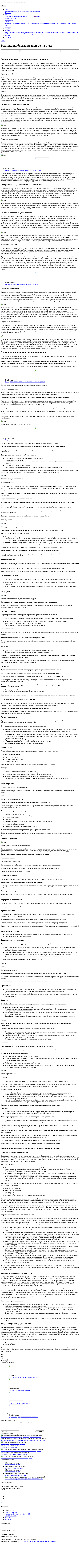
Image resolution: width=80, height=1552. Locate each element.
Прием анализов (17, 16)
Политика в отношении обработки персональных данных (26, 34)
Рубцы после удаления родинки (19, 1390)
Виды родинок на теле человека (19, 1403)
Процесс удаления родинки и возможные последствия (23, 170)
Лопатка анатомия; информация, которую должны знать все (21, 1437)
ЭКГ (9, 16)
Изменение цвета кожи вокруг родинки (14, 1454)
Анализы (8, 27)
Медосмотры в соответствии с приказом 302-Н (54, 23)
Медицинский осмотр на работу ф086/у (18, 1514)
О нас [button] (6, 9)
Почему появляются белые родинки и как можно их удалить (25, 382)
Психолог (40, 16)
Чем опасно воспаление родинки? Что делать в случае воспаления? (23, 1440)
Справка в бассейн (11, 1512)
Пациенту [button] (8, 30)
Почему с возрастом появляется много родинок (16, 1458)
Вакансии (8, 13)
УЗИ (6, 16)
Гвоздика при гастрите (12, 1472)
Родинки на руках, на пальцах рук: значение (23, 1417)
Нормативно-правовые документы (36, 32)
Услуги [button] (7, 14)
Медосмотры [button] (9, 20)
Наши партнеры (34, 11)
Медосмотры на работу (31, 23)
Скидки (7, 28)
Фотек (35, 16)
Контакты (8, 37)
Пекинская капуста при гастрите (16, 1475)
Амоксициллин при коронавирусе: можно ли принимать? (24, 1479)
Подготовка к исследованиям (14, 32)
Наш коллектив (23, 11)
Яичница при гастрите (12, 1465)
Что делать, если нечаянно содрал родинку (19, 440)
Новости (7, 36)
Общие (7, 21)
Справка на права (10, 1516)
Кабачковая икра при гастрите (15, 1468)
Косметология (27, 16)
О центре (8, 11)
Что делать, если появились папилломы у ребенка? (22, 284)
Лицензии (14, 11)
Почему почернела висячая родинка (13, 1444)
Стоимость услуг (10, 18)
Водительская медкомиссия (14, 23)
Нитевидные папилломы (9, 1447)
